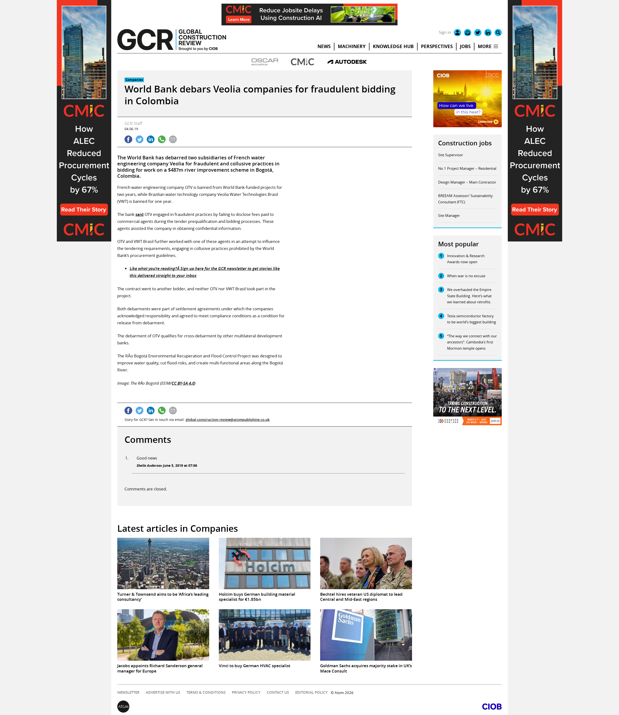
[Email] (467, 32)
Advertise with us (163, 692)
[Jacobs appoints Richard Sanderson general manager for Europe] (163, 635)
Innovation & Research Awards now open (466, 258)
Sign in (445, 32)
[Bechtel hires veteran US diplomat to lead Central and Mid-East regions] (366, 563)
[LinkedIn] (488, 32)
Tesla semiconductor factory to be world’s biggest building (471, 319)
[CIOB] (406, 706)
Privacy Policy (246, 692)
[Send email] (173, 139)
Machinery (352, 46)
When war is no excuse (466, 275)
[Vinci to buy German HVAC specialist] (265, 635)
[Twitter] (477, 32)
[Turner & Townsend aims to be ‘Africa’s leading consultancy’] (163, 563)
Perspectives (437, 46)
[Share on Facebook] (128, 139)
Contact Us (278, 692)
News (324, 46)
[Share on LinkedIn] (151, 139)
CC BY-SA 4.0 (183, 383)
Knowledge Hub (393, 46)
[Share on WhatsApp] (162, 139)
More (485, 46)
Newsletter (128, 692)
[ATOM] (213, 707)
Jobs (465, 46)
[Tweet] (139, 139)
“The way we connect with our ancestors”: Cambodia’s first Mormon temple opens (472, 342)
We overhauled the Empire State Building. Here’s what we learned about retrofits (469, 295)
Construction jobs (465, 143)
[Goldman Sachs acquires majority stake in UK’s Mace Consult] (366, 635)
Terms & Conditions (206, 692)
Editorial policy (311, 692)
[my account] (457, 32)
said (139, 214)
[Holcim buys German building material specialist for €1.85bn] (265, 563)
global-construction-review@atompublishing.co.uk (228, 419)
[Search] (498, 32)
